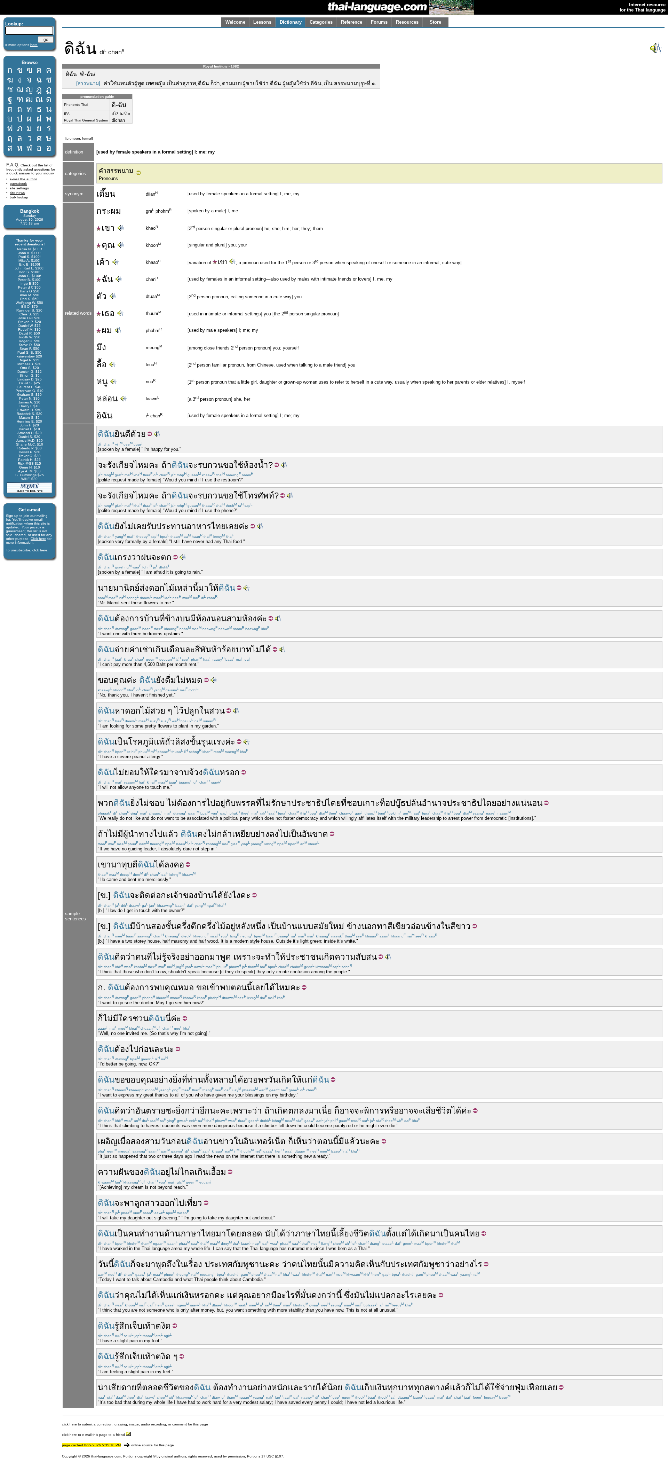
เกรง (122, 557)
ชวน (141, 1018)
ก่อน (146, 1049)
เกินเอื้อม (210, 1172)
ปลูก (191, 710)
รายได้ (315, 1387)
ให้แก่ (302, 1079)
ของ (136, 1172)
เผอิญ (107, 1141)
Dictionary (291, 22)
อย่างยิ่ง (168, 1079)
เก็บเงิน (374, 1387)
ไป (210, 803)
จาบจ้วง (188, 772)
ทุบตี (129, 864)
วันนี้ (106, 1264)
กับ (230, 803)
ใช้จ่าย (502, 1387)
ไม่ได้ (261, 649)
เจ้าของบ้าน (191, 895)
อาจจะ (352, 1110)
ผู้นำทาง (138, 834)
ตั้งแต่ (396, 1233)
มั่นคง (310, 1295)
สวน (217, 710)
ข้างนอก (362, 926)
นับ (270, 1233)
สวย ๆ (161, 710)
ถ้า (103, 834)
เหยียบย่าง (250, 834)
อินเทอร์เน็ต (265, 1141)
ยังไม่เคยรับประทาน (150, 526)
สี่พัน (203, 649)
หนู (102, 381)
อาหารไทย (206, 526)
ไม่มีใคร (118, 1018)
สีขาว (460, 926)
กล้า (224, 834)
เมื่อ (123, 1141)
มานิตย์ (126, 587)
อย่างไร (468, 1264)
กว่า (328, 1295)
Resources (407, 22)
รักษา (281, 803)
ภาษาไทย (198, 1233)
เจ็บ (135, 1325)
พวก (105, 803)
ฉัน (107, 279)
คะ (245, 895)
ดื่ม (170, 680)
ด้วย (138, 434)
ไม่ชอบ (152, 803)
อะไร (286, 1295)
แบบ (305, 926)
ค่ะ (244, 526)
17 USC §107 (272, 1456)
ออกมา (207, 956)
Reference (351, 22)
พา (129, 1203)
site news (17, 193)
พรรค (246, 803)
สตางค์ (437, 1387)
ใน (204, 710)
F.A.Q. (12, 164)
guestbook (18, 184)
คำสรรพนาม (116, 170)
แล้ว (170, 834)
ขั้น (195, 741)
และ (295, 1387)
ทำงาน (151, 1233)
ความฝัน (113, 1172)
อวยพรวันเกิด (267, 1079)
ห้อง (249, 618)
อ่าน (210, 1141)
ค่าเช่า (141, 649)
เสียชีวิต (437, 1110)
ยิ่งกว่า (188, 1110)
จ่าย (121, 649)
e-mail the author (23, 179)
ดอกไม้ (161, 587)
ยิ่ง (134, 803)
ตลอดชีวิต (160, 1387)
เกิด (328, 956)
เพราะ (244, 956)
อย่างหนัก (270, 1387)
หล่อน (107, 398)
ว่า (136, 557)
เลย (232, 526)
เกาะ (371, 803)
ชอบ (354, 803)
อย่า (187, 956)
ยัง (160, 680)
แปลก (385, 1295)
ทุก (392, 1387)
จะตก (161, 557)
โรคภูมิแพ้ (146, 741)
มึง (101, 347)
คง (202, 834)
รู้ (164, 956)
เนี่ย (325, 1110)
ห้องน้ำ (255, 465)
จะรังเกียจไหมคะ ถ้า (135, 465)
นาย (105, 587)
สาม (234, 618)
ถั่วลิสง (177, 741)
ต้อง (121, 1049)
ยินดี (122, 434)
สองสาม (145, 1141)
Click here (38, 539)
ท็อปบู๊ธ (393, 803)
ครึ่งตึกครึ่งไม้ (200, 926)
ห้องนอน (211, 618)
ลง (274, 834)
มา (169, 772)
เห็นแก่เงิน (175, 1295)
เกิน (159, 649)
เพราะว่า (246, 1110)
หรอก (230, 772)
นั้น (322, 1264)
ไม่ (181, 680)
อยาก (261, 1295)
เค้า (103, 262)
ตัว (101, 296)
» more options (21, 45)
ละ (190, 649)
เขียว (401, 926)
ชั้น (170, 926)
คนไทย (467, 1233)
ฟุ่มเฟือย (529, 1387)
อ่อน (418, 926)
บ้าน (151, 618)
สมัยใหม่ (328, 926)
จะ (193, 465)
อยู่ (220, 803)
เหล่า (183, 587)
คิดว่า (124, 956)
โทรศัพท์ (258, 495)
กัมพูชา (245, 1264)
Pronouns (108, 178)
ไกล (187, 1172)
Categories (321, 22)
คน (140, 956)
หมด (194, 680)
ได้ (159, 864)
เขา (108, 228)
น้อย (334, 1387)
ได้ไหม (277, 987)
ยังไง (231, 895)
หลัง (242, 926)
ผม (107, 330)
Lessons (262, 22)
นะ (169, 1049)
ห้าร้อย (223, 649)
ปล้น (414, 803)
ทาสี (384, 926)
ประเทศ (218, 1264)
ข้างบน (177, 618)
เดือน (175, 649)
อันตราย (150, 1110)
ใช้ (238, 465)
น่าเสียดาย (117, 1387)
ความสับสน (356, 956)
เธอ (108, 313)
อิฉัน (104, 415)
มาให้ (208, 587)
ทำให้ (275, 956)
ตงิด (163, 1325)
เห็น (300, 1141)
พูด (225, 956)
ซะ (171, 1110)
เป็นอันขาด (308, 834)
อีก (205, 1110)
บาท (244, 649)
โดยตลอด (244, 1233)
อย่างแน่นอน (519, 803)
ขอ (228, 465)
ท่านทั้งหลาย (210, 1079)
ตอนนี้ (241, 987)
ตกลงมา (303, 1110)
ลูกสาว (147, 1203)
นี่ (168, 1018)
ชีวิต (361, 1233)
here (43, 550)
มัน (359, 1295)
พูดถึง (166, 1264)
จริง (173, 956)
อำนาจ (434, 803)
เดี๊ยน (105, 193)
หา (119, 710)
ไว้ (179, 710)
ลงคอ (174, 864)
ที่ (162, 618)
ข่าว (226, 1141)
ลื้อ (101, 364)
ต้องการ (129, 618)
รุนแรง (213, 741)
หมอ (186, 987)
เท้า (149, 1325)
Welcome (235, 22)
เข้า (213, 987)
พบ (159, 987)
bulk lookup (19, 197)
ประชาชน (303, 956)
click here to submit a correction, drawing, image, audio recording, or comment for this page (135, 1424)
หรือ (391, 1110)
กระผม (108, 210)
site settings (19, 188)
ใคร (156, 772)
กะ (165, 895)
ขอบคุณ (112, 680)
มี (193, 618)
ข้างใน (438, 926)
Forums (379, 22)
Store (435, 22)
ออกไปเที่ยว (181, 1203)
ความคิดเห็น (357, 1264)
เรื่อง (194, 1264)
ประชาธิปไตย (316, 803)
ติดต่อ (150, 895)
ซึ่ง (349, 1295)
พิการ (374, 1110)
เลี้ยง (344, 1233)
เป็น (121, 741)
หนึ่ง (257, 926)
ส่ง (144, 587)
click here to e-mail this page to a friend (94, 1435)
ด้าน (172, 1233)
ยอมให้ (136, 772)
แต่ (232, 1295)
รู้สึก (121, 1325)
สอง (158, 926)
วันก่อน (173, 1141)
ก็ (100, 1018)
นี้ (195, 587)
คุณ (108, 245)
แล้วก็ (460, 1387)
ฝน (146, 557)
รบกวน (210, 465)
